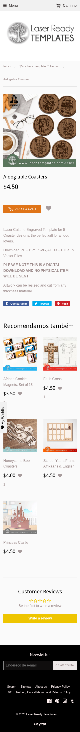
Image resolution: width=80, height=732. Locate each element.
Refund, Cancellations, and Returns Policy (43, 692)
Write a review (40, 618)
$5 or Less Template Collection (39, 66)
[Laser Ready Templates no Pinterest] (57, 701)
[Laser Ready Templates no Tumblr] (72, 701)
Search (11, 686)
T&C (9, 692)
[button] (48, 208)
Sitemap (25, 686)
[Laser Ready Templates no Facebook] (49, 701)
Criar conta (65, 665)
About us (41, 686)
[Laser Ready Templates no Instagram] (65, 701)
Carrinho (69, 5)
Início (6, 66)
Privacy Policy (60, 686)
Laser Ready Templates (41, 714)
